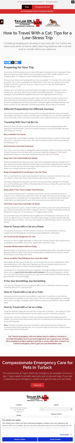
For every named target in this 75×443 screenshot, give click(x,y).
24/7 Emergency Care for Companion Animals (37, 11)
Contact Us (37, 385)
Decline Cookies (19, 439)
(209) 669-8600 (52, 2)
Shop (27, 7)
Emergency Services (42, 7)
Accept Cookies (55, 439)
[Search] (71, 409)
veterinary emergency (49, 152)
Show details (64, 434)
